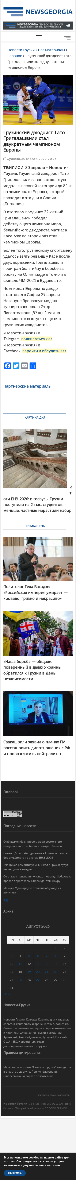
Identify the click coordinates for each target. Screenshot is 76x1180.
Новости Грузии (15, 1103)
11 (20, 963)
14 (46, 963)
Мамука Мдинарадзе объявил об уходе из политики (32, 890)
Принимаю (15, 1173)
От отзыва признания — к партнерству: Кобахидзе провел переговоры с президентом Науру (37, 879)
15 (55, 963)
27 (37, 979)
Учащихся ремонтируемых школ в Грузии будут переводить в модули (35, 867)
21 (46, 971)
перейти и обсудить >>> (44, 351)
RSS (6, 900)
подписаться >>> (36, 339)
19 (29, 971)
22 (55, 971)
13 (37, 963)
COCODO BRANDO (56, 1108)
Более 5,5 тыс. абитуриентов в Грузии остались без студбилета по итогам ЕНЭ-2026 (35, 855)
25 (20, 979)
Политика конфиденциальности (52, 1094)
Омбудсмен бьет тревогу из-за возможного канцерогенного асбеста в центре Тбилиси (32, 844)
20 (37, 971)
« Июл (7, 994)
